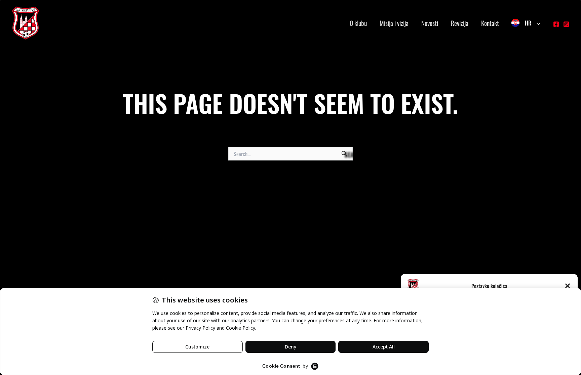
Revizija (459, 23)
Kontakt (490, 23)
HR (528, 22)
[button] (567, 285)
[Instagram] (566, 24)
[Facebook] (556, 24)
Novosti (429, 23)
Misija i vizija (394, 23)
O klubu (358, 23)
